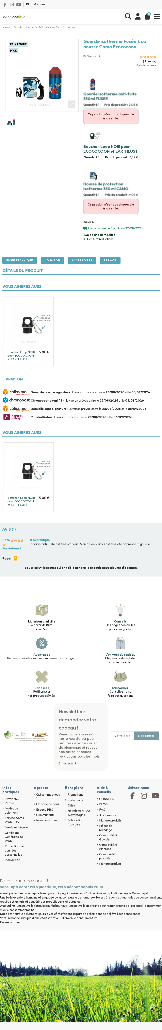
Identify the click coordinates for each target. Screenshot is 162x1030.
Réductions (75, 800)
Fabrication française (75, 822)
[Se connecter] (138, 16)
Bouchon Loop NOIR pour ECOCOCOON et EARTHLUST (21, 355)
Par (11, 548)
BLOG (103, 804)
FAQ (102, 809)
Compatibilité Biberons (108, 847)
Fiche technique (19, 260)
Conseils (120, 621)
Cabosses (41, 688)
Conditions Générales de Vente (14, 837)
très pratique (40, 540)
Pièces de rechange (105, 828)
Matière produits (110, 820)
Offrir (71, 805)
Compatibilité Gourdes (108, 837)
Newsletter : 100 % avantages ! (79, 813)
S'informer (120, 688)
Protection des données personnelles (15, 850)
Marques (39, 4)
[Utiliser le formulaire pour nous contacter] (27, 4)
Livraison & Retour (12, 801)
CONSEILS (106, 799)
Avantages (41, 654)
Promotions (75, 794)
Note (6, 540)
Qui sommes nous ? (48, 796)
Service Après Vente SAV (14, 820)
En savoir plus (10, 922)
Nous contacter (46, 820)
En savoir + (68, 763)
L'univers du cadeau (120, 654)
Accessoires (82, 260)
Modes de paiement (11, 810)
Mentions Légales (17, 827)
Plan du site (12, 860)
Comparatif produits (107, 856)
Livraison (52, 260)
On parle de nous (47, 804)
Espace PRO (45, 809)
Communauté (45, 815)
